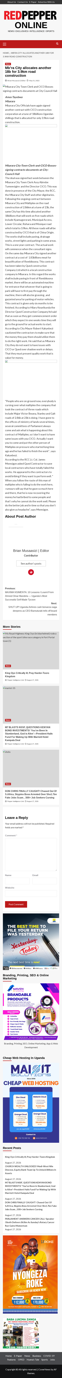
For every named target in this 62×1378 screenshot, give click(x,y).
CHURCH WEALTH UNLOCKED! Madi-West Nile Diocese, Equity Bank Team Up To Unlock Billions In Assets (30, 1170)
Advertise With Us (46, 2)
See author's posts (31, 563)
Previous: (29, 594)
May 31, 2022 (34, 80)
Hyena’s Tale (33, 1359)
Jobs (52, 1359)
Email (35, 875)
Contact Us (22, 2)
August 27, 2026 (32, 680)
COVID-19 (48, 1355)
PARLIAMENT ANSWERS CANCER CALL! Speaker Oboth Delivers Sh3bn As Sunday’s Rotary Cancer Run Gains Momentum (29, 1222)
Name (8, 875)
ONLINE (31, 25)
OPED (21, 1359)
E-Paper (32, 2)
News (8, 64)
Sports (44, 1359)
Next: (32, 609)
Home (8, 1355)
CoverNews (44, 1369)
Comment (11, 835)
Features (11, 1359)
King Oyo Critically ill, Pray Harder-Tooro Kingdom (30, 1157)
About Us (11, 2)
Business (36, 1355)
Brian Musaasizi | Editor (16, 80)
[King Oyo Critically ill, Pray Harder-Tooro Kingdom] (31, 650)
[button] (6, 43)
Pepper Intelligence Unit (15, 680)
